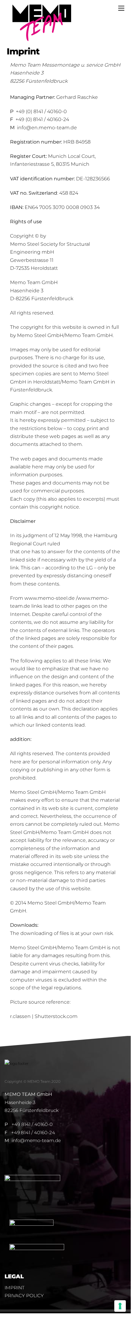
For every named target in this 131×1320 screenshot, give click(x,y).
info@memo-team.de (36, 1140)
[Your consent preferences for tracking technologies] (120, 1306)
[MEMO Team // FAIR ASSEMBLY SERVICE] (41, 38)
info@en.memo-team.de (47, 127)
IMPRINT (15, 1287)
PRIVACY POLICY (25, 1295)
